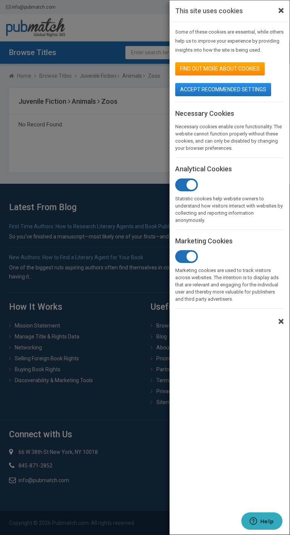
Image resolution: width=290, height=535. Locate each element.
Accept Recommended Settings (223, 89)
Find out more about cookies (220, 69)
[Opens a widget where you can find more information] (261, 521)
